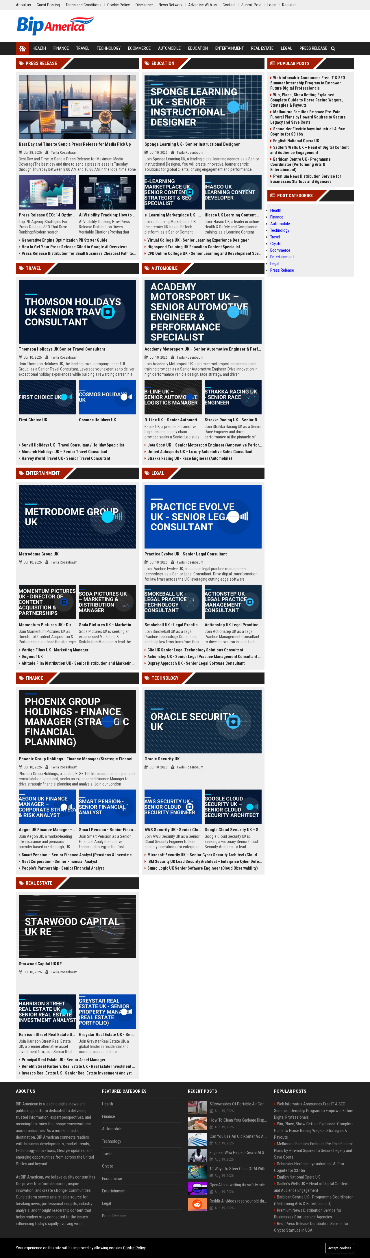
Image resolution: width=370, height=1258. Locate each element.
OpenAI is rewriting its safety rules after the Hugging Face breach (239, 1184)
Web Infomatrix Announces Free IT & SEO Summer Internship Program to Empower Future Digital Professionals (307, 82)
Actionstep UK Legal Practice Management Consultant (233, 624)
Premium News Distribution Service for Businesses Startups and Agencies (305, 179)
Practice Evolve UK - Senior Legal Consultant (186, 554)
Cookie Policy (134, 1248)
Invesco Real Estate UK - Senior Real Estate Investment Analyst (77, 1073)
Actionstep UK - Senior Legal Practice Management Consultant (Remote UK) (204, 656)
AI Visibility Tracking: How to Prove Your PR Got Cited (107, 215)
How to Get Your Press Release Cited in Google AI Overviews (74, 246)
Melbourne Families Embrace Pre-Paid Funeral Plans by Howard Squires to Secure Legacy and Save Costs (308, 117)
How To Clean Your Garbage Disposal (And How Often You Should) (239, 1120)
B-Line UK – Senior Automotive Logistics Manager (173, 420)
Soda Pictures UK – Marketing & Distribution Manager (107, 624)
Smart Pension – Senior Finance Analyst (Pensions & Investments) (79, 855)
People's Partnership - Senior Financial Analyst (63, 868)
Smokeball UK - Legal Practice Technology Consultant (173, 624)
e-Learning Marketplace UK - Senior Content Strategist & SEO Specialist (173, 215)
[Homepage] (22, 48)
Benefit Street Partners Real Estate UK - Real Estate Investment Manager (79, 1066)
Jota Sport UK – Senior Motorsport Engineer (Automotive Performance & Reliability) (204, 445)
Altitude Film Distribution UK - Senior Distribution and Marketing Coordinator (79, 663)
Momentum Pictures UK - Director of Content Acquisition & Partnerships (47, 624)
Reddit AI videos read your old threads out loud (239, 1201)
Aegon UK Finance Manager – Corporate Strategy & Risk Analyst (47, 829)
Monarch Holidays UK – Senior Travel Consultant (64, 451)
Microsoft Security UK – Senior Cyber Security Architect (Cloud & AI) (204, 855)
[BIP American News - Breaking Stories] (55, 26)
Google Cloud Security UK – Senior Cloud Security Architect (233, 829)
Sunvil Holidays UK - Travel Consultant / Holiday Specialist (73, 445)
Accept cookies (339, 1248)
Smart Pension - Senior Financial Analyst (107, 829)
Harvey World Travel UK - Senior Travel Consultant (66, 458)
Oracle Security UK (162, 759)
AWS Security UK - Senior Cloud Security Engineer (173, 829)
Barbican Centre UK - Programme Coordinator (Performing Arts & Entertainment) (300, 164)
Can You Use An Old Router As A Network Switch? (239, 1136)
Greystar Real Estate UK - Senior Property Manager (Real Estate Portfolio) (107, 1034)
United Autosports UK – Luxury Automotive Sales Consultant (199, 451)
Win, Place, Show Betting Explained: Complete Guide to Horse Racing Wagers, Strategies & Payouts (306, 100)
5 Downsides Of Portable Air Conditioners (239, 1104)
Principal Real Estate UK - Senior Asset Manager (64, 1059)
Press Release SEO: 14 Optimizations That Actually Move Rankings (47, 215)
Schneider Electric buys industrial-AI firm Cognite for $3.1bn (307, 131)
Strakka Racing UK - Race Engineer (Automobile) (189, 458)
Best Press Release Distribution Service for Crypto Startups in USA (311, 1227)
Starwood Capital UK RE (40, 963)
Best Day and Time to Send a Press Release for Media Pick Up (75, 144)
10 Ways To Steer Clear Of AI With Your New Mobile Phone (239, 1168)
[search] (333, 48)
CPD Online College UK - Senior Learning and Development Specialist (204, 253)
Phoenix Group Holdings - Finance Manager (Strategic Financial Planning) (77, 759)
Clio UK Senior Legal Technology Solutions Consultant (195, 650)
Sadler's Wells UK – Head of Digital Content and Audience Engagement (309, 150)
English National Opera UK (296, 140)
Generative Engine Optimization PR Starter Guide (65, 240)
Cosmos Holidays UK (97, 420)
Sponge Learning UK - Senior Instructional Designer (192, 144)
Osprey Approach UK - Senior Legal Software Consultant (196, 663)
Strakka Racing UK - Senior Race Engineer (233, 420)
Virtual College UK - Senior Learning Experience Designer (198, 240)
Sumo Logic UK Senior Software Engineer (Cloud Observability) (202, 868)
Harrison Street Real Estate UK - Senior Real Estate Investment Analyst (47, 1034)
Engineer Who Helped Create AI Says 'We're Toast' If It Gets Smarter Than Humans (239, 1152)
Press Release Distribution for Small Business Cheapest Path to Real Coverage (79, 253)
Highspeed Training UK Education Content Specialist (193, 246)
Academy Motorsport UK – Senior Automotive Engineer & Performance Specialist (203, 349)
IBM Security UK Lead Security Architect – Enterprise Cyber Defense (204, 861)
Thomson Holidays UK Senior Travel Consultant (62, 349)
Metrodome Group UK (38, 554)
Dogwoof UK (32, 656)
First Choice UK (33, 420)
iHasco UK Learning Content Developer (233, 215)
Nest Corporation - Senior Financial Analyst (59, 861)
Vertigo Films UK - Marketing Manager (55, 650)
